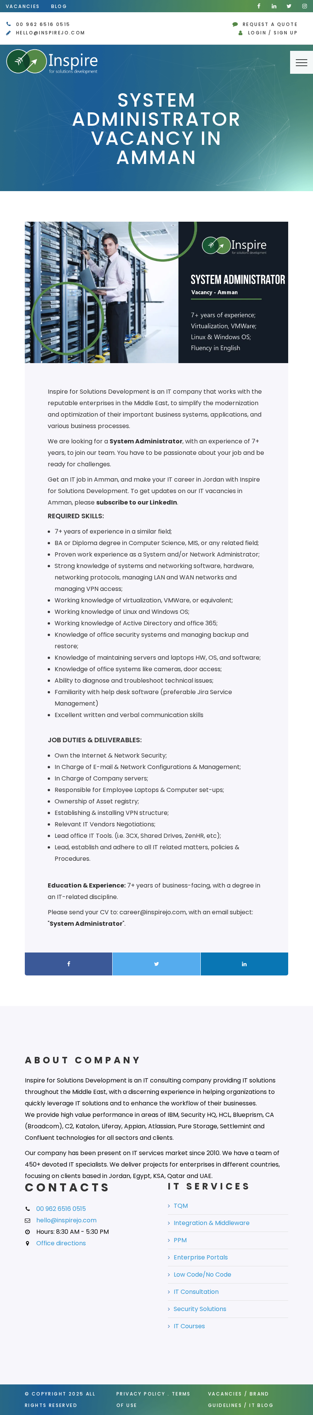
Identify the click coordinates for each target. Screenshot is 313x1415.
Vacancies (23, 6)
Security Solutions (200, 1309)
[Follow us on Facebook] (258, 6)
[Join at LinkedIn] (274, 6)
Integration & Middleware (212, 1223)
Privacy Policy (141, 1394)
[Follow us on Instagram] (304, 6)
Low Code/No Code (202, 1274)
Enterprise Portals (201, 1257)
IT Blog (261, 1405)
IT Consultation (196, 1291)
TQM (181, 1205)
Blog (59, 6)
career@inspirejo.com (152, 912)
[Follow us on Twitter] (289, 6)
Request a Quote (270, 24)
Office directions (61, 1243)
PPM (180, 1240)
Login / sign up (273, 32)
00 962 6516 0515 (43, 24)
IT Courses (189, 1326)
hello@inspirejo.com (51, 32)
